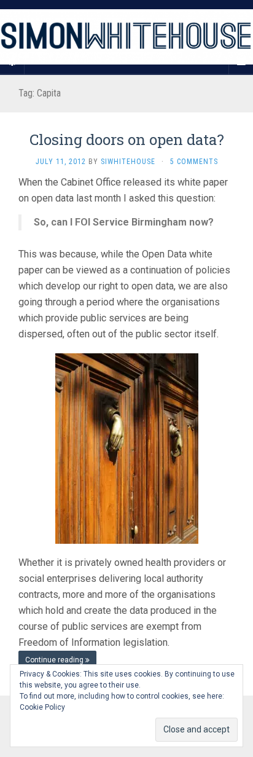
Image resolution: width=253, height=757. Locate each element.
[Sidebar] (12, 62)
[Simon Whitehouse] (126, 37)
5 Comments (194, 161)
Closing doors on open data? (126, 139)
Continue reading (55, 660)
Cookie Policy (42, 707)
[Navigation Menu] (240, 62)
